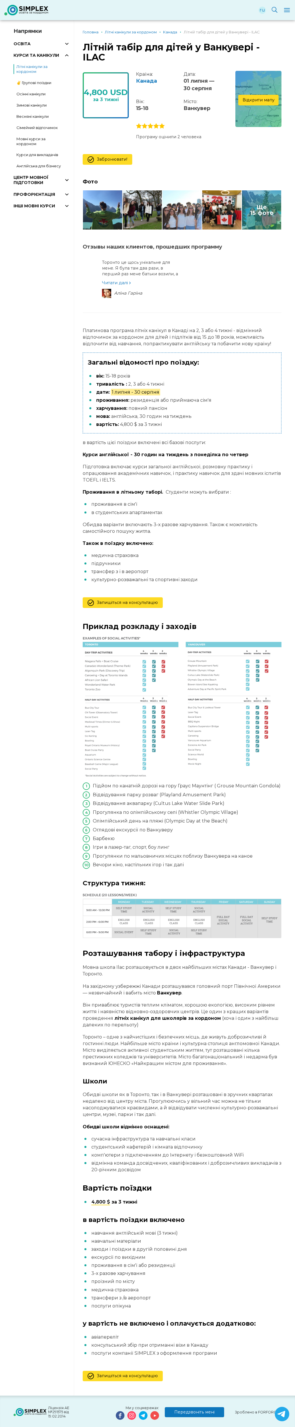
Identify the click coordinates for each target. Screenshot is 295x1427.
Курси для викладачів (37, 154)
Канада (146, 81)
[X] (282, 1414)
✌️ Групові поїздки (33, 82)
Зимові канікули (31, 105)
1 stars (139, 126)
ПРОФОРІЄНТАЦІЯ (34, 194)
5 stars (162, 126)
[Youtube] (154, 1415)
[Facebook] (120, 1415)
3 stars (150, 126)
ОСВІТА (22, 43)
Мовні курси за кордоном (31, 141)
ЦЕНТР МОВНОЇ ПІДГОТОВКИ (31, 180)
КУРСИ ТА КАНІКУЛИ (36, 55)
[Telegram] (143, 1415)
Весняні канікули (32, 116)
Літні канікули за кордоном (32, 69)
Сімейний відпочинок (37, 127)
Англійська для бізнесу (38, 166)
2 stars (145, 126)
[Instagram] (131, 1415)
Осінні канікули (31, 94)
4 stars (156, 126)
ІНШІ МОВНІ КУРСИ (34, 206)
